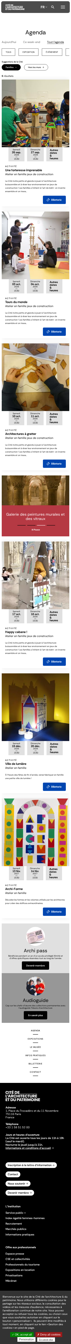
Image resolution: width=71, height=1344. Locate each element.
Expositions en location (20, 1270)
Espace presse (15, 1253)
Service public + (16, 1213)
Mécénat (11, 1281)
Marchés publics (16, 1229)
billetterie (56, 200)
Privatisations (14, 1275)
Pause (37, 530)
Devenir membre (35, 965)
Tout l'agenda (55, 42)
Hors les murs (34, 67)
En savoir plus (35, 1015)
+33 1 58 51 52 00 (18, 1127)
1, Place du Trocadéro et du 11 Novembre (32, 1111)
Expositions (35, 1039)
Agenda (35, 1030)
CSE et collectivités (18, 1259)
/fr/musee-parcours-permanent (35, 505)
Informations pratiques (20, 1234)
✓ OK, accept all (22, 1334)
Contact (35, 1072)
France (10, 1117)
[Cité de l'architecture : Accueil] (23, 1101)
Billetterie (35, 1063)
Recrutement (14, 1223)
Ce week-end (31, 42)
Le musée (35, 1047)
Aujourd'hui (9, 42)
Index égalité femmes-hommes (25, 1218)
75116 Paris (13, 1114)
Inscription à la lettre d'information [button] (30, 1165)
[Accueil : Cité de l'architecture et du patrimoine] (15, 7)
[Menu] (62, 6)
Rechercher (53, 7)
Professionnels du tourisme (23, 1264)
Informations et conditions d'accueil (28, 1148)
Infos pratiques (35, 1055)
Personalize (26, 1339)
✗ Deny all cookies (48, 1334)
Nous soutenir (16, 1183)
